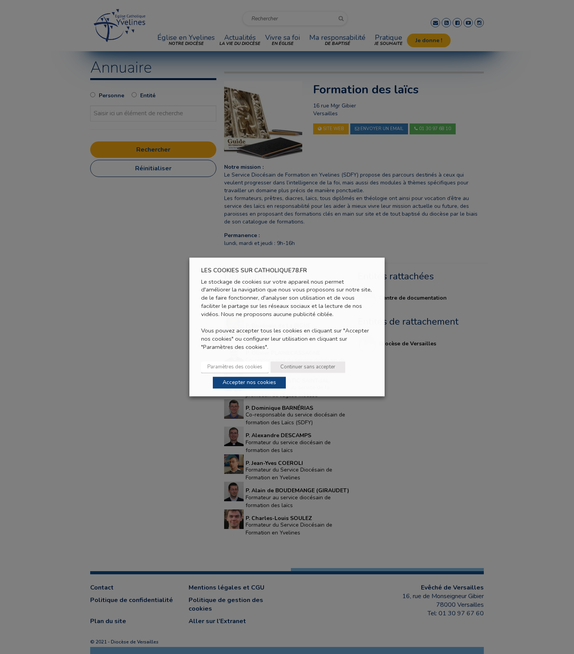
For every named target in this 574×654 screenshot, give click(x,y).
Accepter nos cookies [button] (249, 382)
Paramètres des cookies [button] (234, 367)
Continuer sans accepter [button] (307, 367)
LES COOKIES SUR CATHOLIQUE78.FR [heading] (254, 270)
